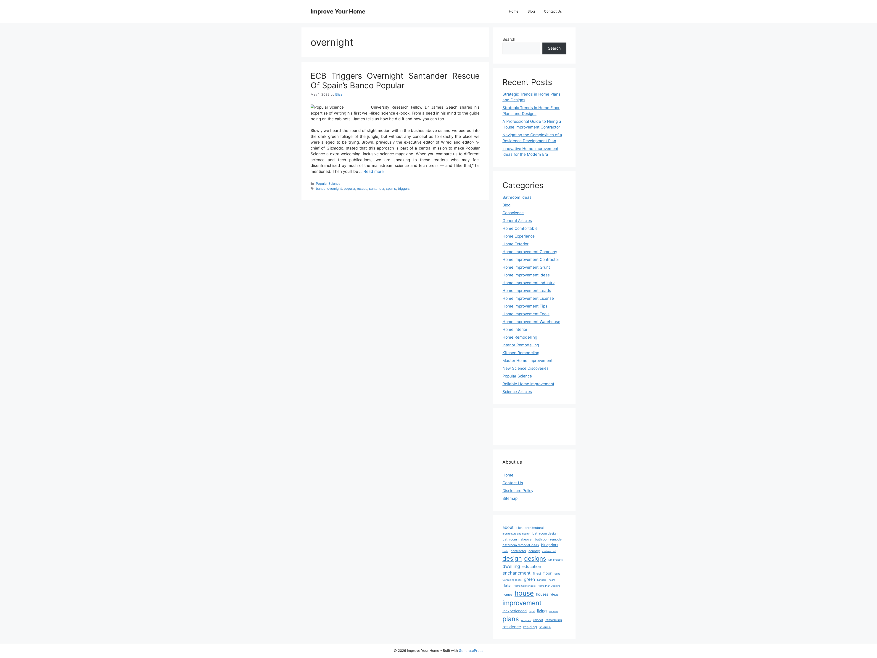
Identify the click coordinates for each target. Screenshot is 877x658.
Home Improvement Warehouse (531, 321)
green (529, 579)
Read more (374, 171)
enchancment (516, 573)
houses (542, 594)
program (526, 620)
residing (530, 627)
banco (320, 188)
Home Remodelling (519, 337)
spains (391, 188)
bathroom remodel (548, 539)
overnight (334, 188)
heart (552, 579)
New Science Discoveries (525, 368)
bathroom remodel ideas (520, 545)
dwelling (511, 566)
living (542, 610)
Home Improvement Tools (525, 314)
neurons (553, 611)
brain (505, 551)
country (534, 551)
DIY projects (555, 559)
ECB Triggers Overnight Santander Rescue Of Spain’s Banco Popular (395, 80)
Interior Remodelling (520, 345)
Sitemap (510, 498)
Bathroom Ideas (516, 197)
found (557, 573)
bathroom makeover (517, 539)
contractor (518, 551)
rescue (362, 188)
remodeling (553, 620)
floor (547, 573)
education (531, 566)
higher (507, 585)
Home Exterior (515, 244)
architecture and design (516, 533)
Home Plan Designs (549, 585)
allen (519, 528)
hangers (542, 579)
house (524, 593)
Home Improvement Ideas (526, 275)
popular (349, 188)
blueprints (549, 545)
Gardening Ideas (512, 579)
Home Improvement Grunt (526, 267)
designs (535, 558)
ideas (554, 594)
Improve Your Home (338, 11)
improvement (522, 603)
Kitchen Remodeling (520, 352)
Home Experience (518, 236)
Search (508, 39)
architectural (534, 528)
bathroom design (544, 533)
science (545, 627)
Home (513, 11)
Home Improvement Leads (526, 290)
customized (549, 551)
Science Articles (517, 391)
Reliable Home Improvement (528, 384)
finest (537, 573)
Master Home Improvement (527, 360)
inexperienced (514, 611)
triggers (404, 188)
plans (510, 619)
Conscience (513, 213)
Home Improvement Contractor (530, 259)
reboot (538, 620)
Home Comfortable (520, 228)
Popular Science (328, 183)
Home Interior (514, 329)
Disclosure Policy (517, 490)
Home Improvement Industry (528, 283)
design (512, 558)
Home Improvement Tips (524, 306)
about (507, 527)
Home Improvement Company (529, 251)
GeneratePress (471, 650)
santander (376, 188)
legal (532, 611)
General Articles (517, 220)
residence (511, 626)
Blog (531, 11)
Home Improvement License (528, 298)
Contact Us (553, 11)
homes (507, 594)
